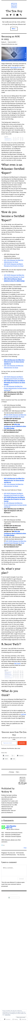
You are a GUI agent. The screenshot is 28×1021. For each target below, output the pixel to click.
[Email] (17, 15)
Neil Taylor (17, 663)
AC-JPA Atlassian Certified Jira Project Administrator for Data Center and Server (15, 388)
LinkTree (23, 714)
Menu (13, 28)
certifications (11, 748)
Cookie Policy (7, 1014)
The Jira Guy (14, 11)
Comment (21, 878)
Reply (25, 848)
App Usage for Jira (15, 67)
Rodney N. (3, 42)
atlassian (4, 748)
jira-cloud (15, 44)
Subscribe (22, 743)
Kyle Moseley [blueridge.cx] (8, 826)
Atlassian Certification (6, 44)
